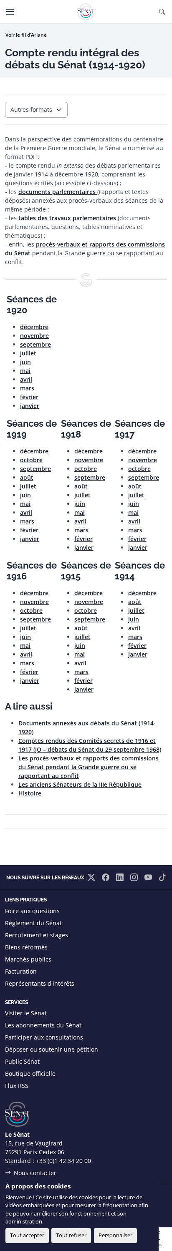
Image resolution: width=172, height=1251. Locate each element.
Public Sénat (22, 1061)
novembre (34, 336)
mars (27, 388)
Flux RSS (16, 1086)
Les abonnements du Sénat (43, 1025)
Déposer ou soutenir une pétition (51, 1049)
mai (25, 371)
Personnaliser (115, 1235)
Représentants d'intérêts (39, 983)
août (26, 477)
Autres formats (31, 109)
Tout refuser (71, 1235)
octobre (31, 460)
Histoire (29, 793)
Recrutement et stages (36, 935)
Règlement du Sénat (33, 923)
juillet (28, 353)
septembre (35, 344)
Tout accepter (27, 1235)
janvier (29, 406)
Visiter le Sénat (26, 1013)
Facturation (21, 971)
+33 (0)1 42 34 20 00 (63, 1161)
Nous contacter (35, 1173)
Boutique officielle (30, 1073)
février (29, 397)
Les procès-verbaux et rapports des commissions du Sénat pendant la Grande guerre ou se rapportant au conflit (88, 767)
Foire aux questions (32, 911)
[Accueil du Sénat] (86, 11)
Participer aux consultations (44, 1037)
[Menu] (10, 11)
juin (25, 362)
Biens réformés (26, 947)
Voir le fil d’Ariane (26, 34)
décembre (34, 327)
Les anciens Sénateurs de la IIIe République (80, 784)
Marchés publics (28, 959)
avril (26, 379)
